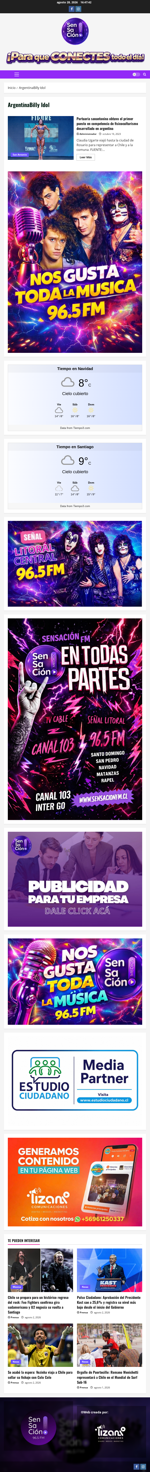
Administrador (87, 134)
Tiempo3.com (81, 427)
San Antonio (20, 154)
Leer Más (87, 158)
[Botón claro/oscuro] (136, 74)
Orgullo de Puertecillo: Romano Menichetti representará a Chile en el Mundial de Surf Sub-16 (107, 1377)
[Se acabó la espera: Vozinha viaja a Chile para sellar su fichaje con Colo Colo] (40, 1345)
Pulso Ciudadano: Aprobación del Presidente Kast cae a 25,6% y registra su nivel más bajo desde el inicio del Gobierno (108, 1302)
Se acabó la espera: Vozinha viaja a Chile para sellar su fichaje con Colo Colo (40, 1375)
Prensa (15, 1317)
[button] (16, 74)
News (85, 1287)
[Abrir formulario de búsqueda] (144, 74)
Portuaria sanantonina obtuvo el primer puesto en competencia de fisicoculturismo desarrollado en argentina (41, 138)
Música (17, 1287)
